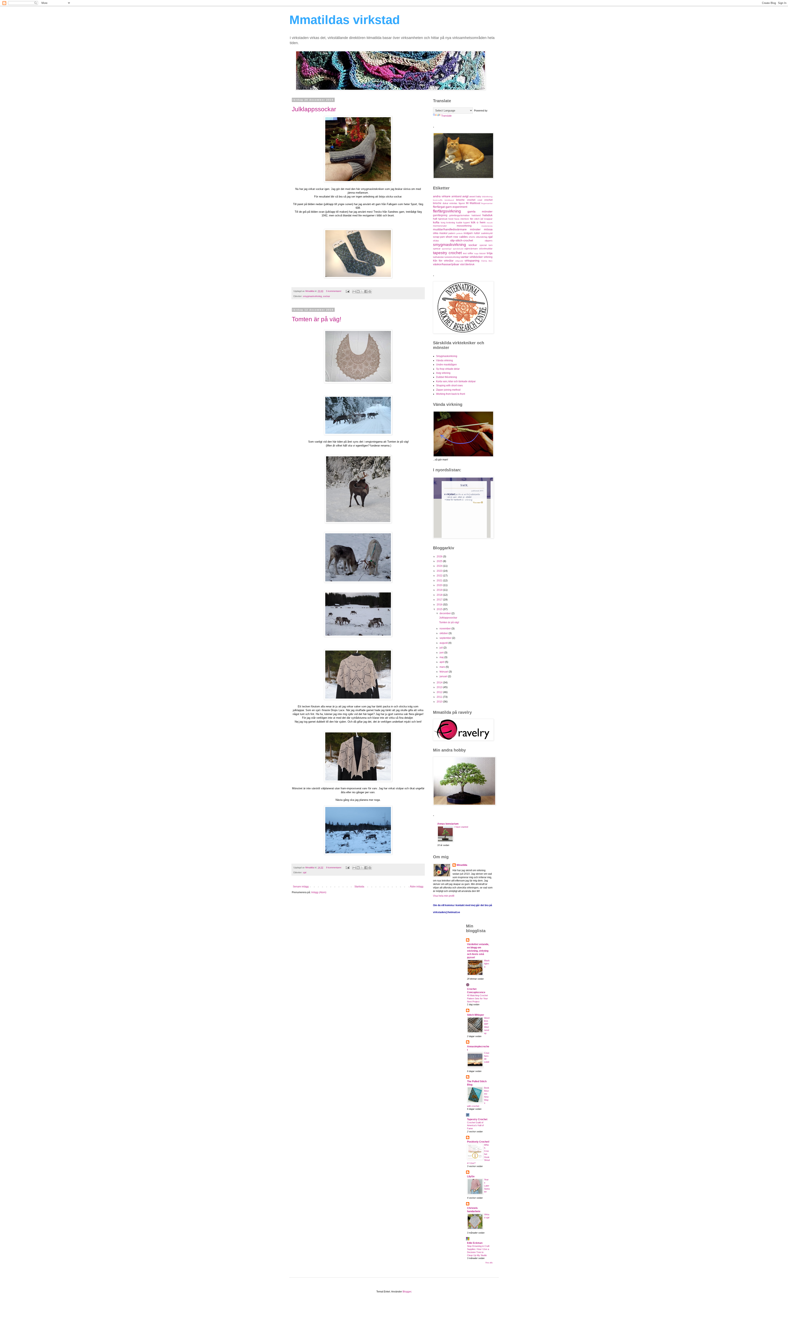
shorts (472, 237)
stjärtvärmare (471, 248)
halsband (476, 215)
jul (482, 218)
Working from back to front (450, 393)
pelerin (459, 233)
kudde (459, 222)
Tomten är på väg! (316, 319)
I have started (461, 827)
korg (443, 222)
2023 (440, 570)
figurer (462, 203)
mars (443, 667)
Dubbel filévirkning (446, 377)
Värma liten (486, 261)
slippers (488, 240)
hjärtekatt (442, 219)
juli (441, 647)
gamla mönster (479, 211)
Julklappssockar (314, 109)
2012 (440, 692)
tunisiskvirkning (452, 257)
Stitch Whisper (475, 1014)
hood (450, 219)
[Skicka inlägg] (347, 291)
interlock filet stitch (470, 219)
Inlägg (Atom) (318, 892)
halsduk (487, 215)
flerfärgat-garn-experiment (450, 206)
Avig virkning (443, 373)
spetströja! (447, 249)
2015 (440, 609)
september (446, 638)
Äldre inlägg (416, 886)
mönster (475, 229)
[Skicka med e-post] (354, 291)
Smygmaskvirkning (446, 356)
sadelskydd (486, 233)
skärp (436, 240)
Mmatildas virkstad (344, 20)
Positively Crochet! (478, 1141)
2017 (440, 599)
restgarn (468, 233)
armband (456, 196)
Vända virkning (444, 360)
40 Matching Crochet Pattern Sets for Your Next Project (477, 998)
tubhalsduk (438, 257)
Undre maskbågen (446, 364)
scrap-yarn (439, 236)
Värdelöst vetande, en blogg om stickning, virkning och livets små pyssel (478, 951)
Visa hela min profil (443, 895)
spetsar (437, 248)
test (465, 253)
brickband (449, 200)
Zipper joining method (448, 389)
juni (442, 652)
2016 (440, 604)
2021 (440, 580)
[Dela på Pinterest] (370, 291)
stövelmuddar (485, 248)
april (442, 662)
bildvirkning (487, 196)
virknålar (449, 260)
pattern (451, 233)
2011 (440, 696)
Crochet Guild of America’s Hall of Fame (475, 1125)
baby (478, 196)
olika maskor (440, 233)
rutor (477, 233)
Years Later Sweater (487, 1185)
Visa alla (488, 1263)
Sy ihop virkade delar (448, 368)
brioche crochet (465, 200)
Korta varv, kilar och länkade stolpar (456, 381)
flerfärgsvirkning (447, 211)
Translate (446, 115)
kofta (436, 222)
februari (444, 671)
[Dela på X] (362, 291)
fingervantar (486, 203)
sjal (304, 872)
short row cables (456, 236)
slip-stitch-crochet (461, 240)
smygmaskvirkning (312, 296)
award (472, 196)
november (445, 628)
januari (444, 676)
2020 (440, 585)
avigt (465, 196)
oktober (444, 633)
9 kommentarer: (334, 867)
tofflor (470, 253)
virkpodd (459, 261)
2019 (440, 590)
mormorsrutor (440, 226)
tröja (489, 253)
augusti (444, 642)
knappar (488, 219)
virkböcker (476, 256)
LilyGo (470, 1176)
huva (456, 219)
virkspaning (472, 260)
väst (462, 264)
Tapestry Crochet (477, 1119)
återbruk (469, 264)
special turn (486, 245)
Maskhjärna (487, 963)
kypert (466, 222)
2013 (440, 687)
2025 (440, 561)
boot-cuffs (437, 200)
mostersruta (486, 226)
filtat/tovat (475, 203)
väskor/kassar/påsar (446, 264)
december (445, 613)
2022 (440, 575)
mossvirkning (464, 225)
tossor (482, 253)
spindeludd (458, 249)
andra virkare (441, 196)
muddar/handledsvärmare (450, 229)
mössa (488, 229)
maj (442, 657)
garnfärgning (440, 215)
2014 (440, 682)
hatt (435, 218)
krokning (450, 222)
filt (467, 203)
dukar (445, 203)
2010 (440, 701)
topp (476, 253)
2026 (440, 556)
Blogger (407, 1291)
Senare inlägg (301, 886)
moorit (489, 222)
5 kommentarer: (334, 291)
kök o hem (478, 222)
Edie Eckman (474, 1243)
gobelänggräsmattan (459, 215)
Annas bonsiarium (448, 823)
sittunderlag (481, 237)
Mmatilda (462, 865)
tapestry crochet (447, 253)
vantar (464, 256)
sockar (326, 296)
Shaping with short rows (449, 385)
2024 (440, 566)
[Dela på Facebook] (366, 291)
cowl (480, 200)
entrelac (453, 203)
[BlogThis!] (358, 291)
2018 (440, 594)
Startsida (359, 886)
